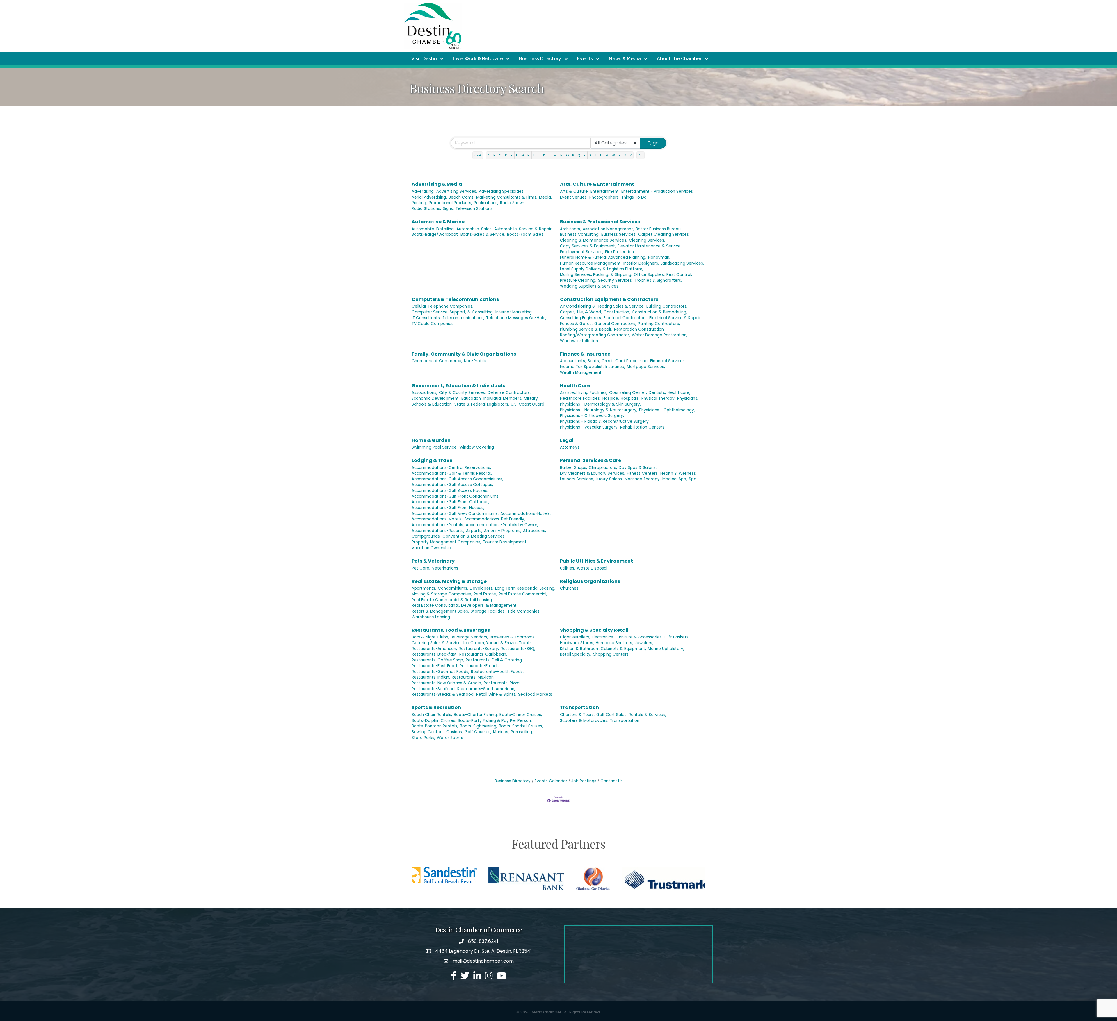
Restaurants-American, (434, 648)
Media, (545, 197)
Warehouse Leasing (431, 617)
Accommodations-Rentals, (438, 525)
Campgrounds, (426, 536)
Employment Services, (581, 252)
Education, (471, 398)
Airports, (474, 530)
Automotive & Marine (438, 221)
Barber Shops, (573, 467)
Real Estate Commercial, (523, 594)
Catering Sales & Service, (437, 643)
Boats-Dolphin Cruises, (434, 720)
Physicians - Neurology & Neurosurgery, (598, 410)
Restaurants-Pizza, (502, 683)
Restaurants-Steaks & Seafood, (443, 694)
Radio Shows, (513, 203)
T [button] (596, 155)
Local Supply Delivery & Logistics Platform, (601, 269)
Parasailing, (522, 732)
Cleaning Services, (647, 240)
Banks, (594, 361)
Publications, (486, 203)
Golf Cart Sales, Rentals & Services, (631, 714)
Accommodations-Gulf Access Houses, (450, 490)
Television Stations (474, 208)
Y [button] (625, 155)
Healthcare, (679, 392)
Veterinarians (445, 568)
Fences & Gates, (576, 323)
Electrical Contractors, (626, 318)
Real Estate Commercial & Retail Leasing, (452, 600)
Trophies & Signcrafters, (658, 280)
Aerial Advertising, (429, 197)
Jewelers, (644, 643)
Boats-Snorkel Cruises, (521, 726)
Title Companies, (523, 611)
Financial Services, (668, 361)
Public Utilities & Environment (596, 561)
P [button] (573, 155)
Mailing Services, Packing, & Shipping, (596, 274)
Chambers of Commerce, (437, 361)
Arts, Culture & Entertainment (597, 184)
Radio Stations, (426, 208)
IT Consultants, (426, 318)
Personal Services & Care (590, 460)
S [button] (590, 155)
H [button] (528, 155)
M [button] (555, 155)
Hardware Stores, (577, 643)
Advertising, (423, 191)
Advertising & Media (437, 184)
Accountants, (573, 361)
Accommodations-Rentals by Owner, (502, 525)
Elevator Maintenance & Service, (650, 246)
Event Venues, (574, 197)
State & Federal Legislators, (481, 404)
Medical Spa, (674, 479)
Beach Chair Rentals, (432, 714)
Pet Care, (421, 568)
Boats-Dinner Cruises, (520, 714)
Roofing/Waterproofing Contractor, (595, 335)
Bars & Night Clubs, (430, 637)
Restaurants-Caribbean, (483, 654)
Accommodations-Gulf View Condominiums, (455, 513)
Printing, (419, 203)
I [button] (533, 155)
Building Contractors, (666, 306)
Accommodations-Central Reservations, (451, 467)
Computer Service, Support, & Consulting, (453, 312)
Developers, (481, 588)
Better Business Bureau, (659, 229)
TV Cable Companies (432, 323)
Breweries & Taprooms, (513, 637)
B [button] (494, 155)
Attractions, (534, 530)
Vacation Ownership (431, 548)
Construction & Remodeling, (659, 312)
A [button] (489, 155)
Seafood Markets (535, 694)
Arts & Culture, (574, 191)
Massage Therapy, (643, 479)
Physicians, (687, 398)
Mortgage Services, (646, 367)
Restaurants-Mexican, (473, 677)
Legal (567, 440)
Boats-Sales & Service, (482, 234)
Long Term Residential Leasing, (525, 588)
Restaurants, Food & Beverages (451, 630)
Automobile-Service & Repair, (523, 229)
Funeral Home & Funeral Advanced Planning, (603, 257)
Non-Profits (475, 361)
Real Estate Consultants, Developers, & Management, (464, 605)
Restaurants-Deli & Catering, (494, 660)
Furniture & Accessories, (639, 637)
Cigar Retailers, (575, 637)
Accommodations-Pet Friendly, (494, 519)
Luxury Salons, (609, 479)
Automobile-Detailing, (433, 229)
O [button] (567, 155)
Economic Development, (436, 398)
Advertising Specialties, (501, 191)
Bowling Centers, (428, 732)
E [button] (512, 155)
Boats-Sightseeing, (478, 726)
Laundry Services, (577, 479)
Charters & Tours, (577, 714)
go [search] (656, 143)
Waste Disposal (592, 568)
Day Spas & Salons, (638, 467)
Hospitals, (630, 398)
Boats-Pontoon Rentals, (435, 726)
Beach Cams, (461, 197)
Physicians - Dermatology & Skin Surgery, (600, 404)
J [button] (539, 155)
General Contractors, (615, 323)
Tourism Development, (505, 542)
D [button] (506, 155)
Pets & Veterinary (433, 561)
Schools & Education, (432, 404)
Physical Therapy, (658, 398)
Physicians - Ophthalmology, (667, 410)
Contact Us (611, 781)
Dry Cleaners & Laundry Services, (592, 473)
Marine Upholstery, (666, 648)
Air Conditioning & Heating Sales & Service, (602, 306)
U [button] (601, 155)
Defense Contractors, (509, 392)
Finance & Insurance (585, 354)
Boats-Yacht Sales (525, 234)
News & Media (625, 58)
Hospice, (610, 398)
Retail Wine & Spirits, (496, 694)
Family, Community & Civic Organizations (464, 354)
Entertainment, (605, 191)
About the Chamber (679, 58)
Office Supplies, (649, 274)
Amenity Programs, (502, 530)
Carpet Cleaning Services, (664, 234)
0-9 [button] (477, 155)
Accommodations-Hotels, (525, 513)
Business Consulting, (580, 234)
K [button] (544, 155)
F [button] (517, 155)
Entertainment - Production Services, (657, 191)
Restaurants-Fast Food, (435, 666)
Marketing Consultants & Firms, (506, 197)
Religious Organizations (590, 581)
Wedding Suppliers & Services (589, 286)
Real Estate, (485, 594)
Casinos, (454, 732)
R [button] (585, 155)
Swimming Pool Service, (435, 447)
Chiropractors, (603, 467)
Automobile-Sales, (474, 229)
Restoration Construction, (639, 329)
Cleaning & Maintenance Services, (593, 240)
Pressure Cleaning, (578, 280)
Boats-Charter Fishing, (476, 714)
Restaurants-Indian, (431, 677)
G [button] (522, 155)
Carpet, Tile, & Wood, (581, 312)
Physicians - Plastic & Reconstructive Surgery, (605, 421)
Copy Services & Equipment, (588, 246)
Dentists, (657, 392)
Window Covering (476, 447)
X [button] (619, 155)
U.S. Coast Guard (527, 404)
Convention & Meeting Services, (474, 536)
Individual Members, (502, 398)
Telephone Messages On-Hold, (516, 318)
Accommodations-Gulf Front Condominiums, (455, 496)
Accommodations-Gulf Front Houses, (448, 507)
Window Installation (579, 341)
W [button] (613, 155)
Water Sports (450, 737)
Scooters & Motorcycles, (584, 720)
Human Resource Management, (591, 263)
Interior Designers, (641, 263)
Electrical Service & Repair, (675, 318)
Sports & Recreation (436, 707)
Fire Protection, (620, 252)
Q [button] (578, 155)
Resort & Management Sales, (440, 611)
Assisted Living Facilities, (583, 392)
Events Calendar (551, 781)
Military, (531, 398)
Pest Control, (679, 274)
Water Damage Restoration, (659, 335)
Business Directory (540, 58)
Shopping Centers (611, 654)
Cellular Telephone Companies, (442, 306)
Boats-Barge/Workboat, (435, 234)
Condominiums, (453, 588)
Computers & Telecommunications (455, 299)
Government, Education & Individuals (458, 385)
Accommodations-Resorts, (438, 530)
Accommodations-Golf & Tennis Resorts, (452, 473)
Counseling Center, (628, 392)
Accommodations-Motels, (437, 519)
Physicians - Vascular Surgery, (589, 427)
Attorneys (569, 447)
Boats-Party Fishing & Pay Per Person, (495, 720)
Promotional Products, (450, 203)
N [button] (561, 155)
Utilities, (567, 568)
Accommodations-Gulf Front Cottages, (450, 502)
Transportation (579, 707)
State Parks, (423, 737)
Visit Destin (424, 58)
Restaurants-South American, (486, 689)
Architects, (570, 229)
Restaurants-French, (479, 666)
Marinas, (501, 732)
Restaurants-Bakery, (479, 648)
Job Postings (583, 781)
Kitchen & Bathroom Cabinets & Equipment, (603, 648)
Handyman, (659, 257)
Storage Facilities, (488, 611)
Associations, (424, 392)
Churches (569, 588)
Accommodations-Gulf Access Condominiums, (457, 479)
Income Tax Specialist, (582, 367)
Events (585, 58)
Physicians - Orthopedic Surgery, (592, 415)
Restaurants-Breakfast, (435, 654)
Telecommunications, (463, 318)
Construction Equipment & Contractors (609, 299)
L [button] (549, 155)
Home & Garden (431, 440)
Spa (692, 479)
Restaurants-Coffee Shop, (438, 660)
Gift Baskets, (676, 637)
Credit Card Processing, (625, 361)
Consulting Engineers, (581, 318)
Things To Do (634, 197)
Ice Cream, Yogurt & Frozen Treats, (498, 643)
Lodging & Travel (433, 460)
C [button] (500, 155)
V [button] (607, 155)
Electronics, (603, 637)
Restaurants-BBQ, (518, 648)
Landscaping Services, (682, 263)
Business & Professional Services (600, 221)
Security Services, (615, 280)
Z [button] (631, 155)
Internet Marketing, (514, 312)
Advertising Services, (456, 191)
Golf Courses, (478, 732)
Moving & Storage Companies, (442, 594)
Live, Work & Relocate (478, 58)
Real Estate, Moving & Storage (449, 581)
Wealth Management (581, 372)
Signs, (448, 208)
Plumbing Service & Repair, (586, 329)
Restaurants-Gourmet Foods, (440, 671)
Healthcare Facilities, (580, 398)
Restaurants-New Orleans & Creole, (447, 683)
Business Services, (618, 234)
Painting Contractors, (659, 323)
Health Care (575, 385)
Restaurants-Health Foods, (497, 671)
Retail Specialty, (575, 654)
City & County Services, (462, 392)
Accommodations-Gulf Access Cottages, (452, 485)
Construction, (617, 312)
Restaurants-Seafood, (434, 689)
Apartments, (424, 588)
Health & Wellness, (678, 473)
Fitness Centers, (643, 473)
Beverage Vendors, (469, 637)
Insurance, (615, 367)
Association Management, (608, 229)
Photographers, (604, 197)
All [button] (640, 155)
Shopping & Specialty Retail (594, 630)
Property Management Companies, (446, 542)
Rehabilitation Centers (642, 427)
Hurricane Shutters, (614, 643)
